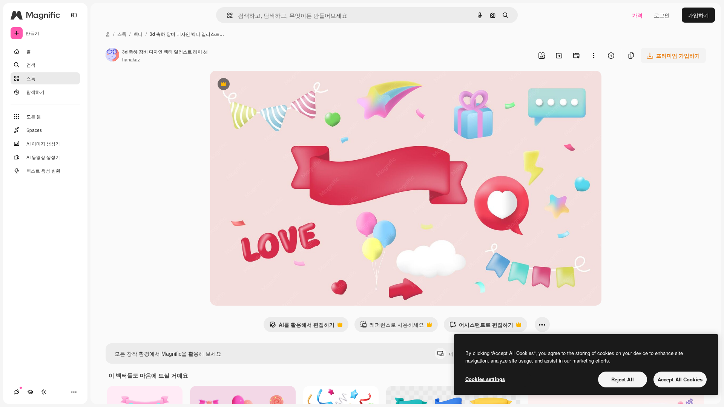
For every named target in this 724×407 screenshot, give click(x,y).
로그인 (662, 15)
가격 (637, 15)
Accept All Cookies (680, 379)
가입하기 (698, 15)
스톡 (121, 34)
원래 (253, 85)
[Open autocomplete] (226, 15)
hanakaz (131, 59)
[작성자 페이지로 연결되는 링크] (112, 55)
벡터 (138, 34)
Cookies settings (485, 379)
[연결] (17, 392)
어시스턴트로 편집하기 (481, 326)
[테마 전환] (44, 392)
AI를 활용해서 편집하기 (301, 326)
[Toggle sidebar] (74, 15)
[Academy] (30, 392)
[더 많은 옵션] (593, 55)
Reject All (622, 379)
